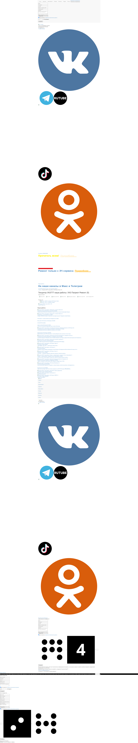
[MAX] (39, 104)
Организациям (41, 384)
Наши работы (50, 1)
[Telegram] (47, 104)
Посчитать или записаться (75, 0)
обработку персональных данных (51, 17)
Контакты (60, 1)
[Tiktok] (45, 180)
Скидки (64, 1)
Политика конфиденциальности (43, 670)
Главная (39, 380)
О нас (40, 1)
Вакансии (40, 393)
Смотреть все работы (41, 377)
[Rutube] (60, 104)
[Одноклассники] (69, 242)
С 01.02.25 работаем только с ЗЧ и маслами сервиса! (47, 288)
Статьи (68, 1)
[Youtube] (69, 166)
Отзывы (55, 1)
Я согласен (97, 674)
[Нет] (100, 674)
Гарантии (44, 1)
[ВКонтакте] (69, 90)
